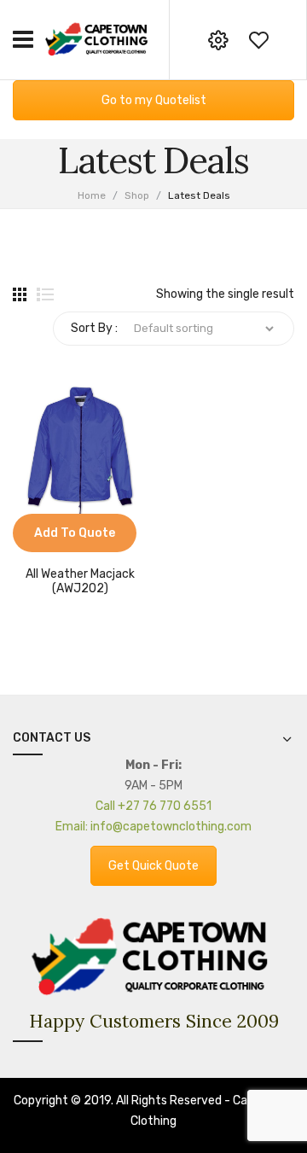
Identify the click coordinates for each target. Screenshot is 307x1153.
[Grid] (19, 294)
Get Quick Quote (153, 866)
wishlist (258, 40)
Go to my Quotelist (153, 100)
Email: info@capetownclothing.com (153, 826)
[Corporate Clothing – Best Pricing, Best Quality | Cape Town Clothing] (98, 39)
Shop (137, 195)
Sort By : (94, 328)
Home (92, 195)
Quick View (51, 544)
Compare (25, 544)
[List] (45, 294)
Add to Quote (74, 533)
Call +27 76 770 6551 (153, 806)
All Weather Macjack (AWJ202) (80, 582)
